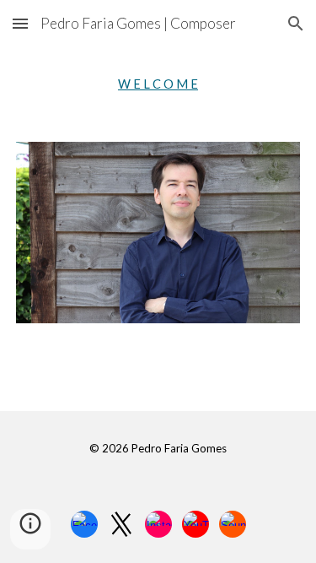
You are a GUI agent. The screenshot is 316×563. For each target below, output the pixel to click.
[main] (158, 84)
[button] (20, 23)
